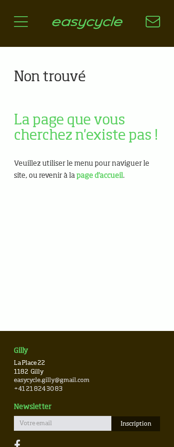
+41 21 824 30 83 (38, 389)
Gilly (21, 350)
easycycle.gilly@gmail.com (52, 380)
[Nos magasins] (147, 23)
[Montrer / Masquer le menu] (21, 23)
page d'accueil (100, 175)
